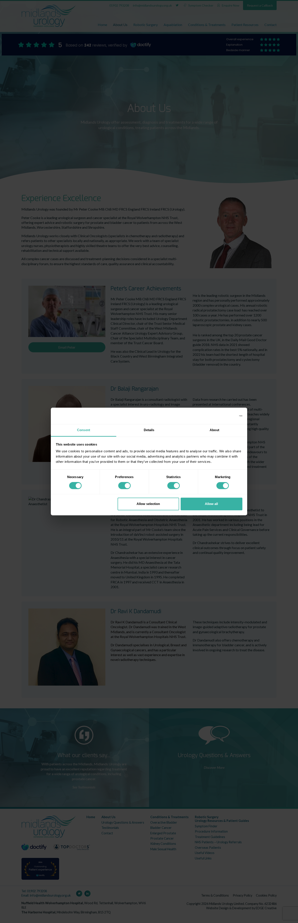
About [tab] (214, 430)
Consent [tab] (83, 430)
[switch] (124, 485)
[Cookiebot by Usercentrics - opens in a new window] (223, 416)
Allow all (211, 504)
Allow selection (148, 504)
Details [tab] (149, 430)
